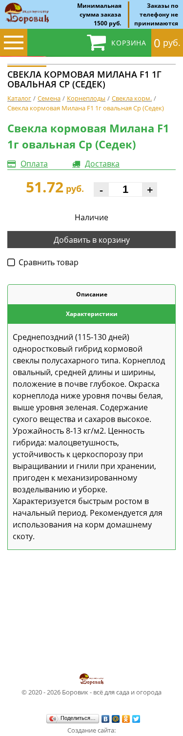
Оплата (34, 163)
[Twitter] (136, 719)
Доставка (102, 163)
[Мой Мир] (116, 719)
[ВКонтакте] (106, 719)
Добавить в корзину (92, 239)
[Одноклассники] (126, 719)
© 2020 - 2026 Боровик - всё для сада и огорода (91, 692)
